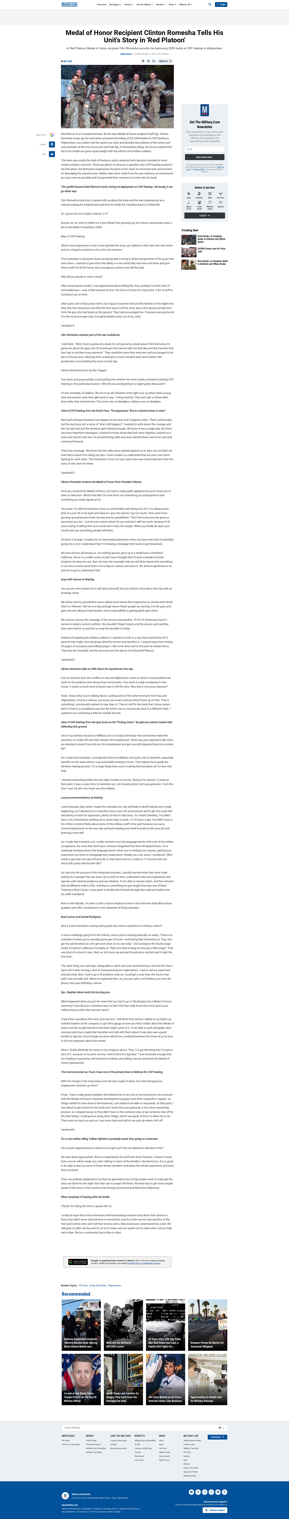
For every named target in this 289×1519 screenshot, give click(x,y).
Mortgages (114, 4)
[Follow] (52, 144)
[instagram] (204, 1492)
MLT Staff (68, 61)
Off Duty (187, 1452)
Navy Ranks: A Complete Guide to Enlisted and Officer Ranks (213, 262)
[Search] (210, 4)
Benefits (160, 4)
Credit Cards (91, 1440)
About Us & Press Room (71, 1509)
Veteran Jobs (189, 1444)
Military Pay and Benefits (145, 1440)
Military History (189, 1476)
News (171, 4)
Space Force (164, 1460)
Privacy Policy (199, 169)
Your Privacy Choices (98, 1512)
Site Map (117, 1512)
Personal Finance (93, 1444)
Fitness (186, 1464)
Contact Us (97, 1509)
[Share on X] (148, 61)
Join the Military (143, 4)
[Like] (52, 154)
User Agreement (68, 1512)
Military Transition (191, 1448)
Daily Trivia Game (190, 1468)
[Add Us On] (52, 135)
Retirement (139, 1456)
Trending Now (189, 230)
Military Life (184, 4)
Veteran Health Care (143, 1448)
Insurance (101, 4)
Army (161, 1440)
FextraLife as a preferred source (143, 1263)
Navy (161, 1444)
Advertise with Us (111, 1509)
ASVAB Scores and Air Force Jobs (211, 250)
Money (128, 4)
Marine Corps (164, 1452)
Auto (185, 1460)
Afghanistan (126, 54)
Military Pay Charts (94, 1452)
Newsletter (87, 1509)
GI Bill (137, 1444)
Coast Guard (164, 1456)
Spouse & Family (190, 1472)
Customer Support (217, 1510)
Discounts (139, 1460)
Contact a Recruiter (118, 1440)
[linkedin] (218, 1492)
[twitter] (211, 1492)
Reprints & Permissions (129, 1509)
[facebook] (198, 1492)
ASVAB (113, 1444)
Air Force (163, 1448)
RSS (110, 1512)
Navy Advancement (118, 1448)
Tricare (138, 1452)
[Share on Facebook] (143, 61)
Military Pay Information (96, 1448)
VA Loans (66, 1440)
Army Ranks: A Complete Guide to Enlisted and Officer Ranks (211, 239)
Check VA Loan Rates (71, 1444)
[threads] (224, 1492)
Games (186, 1456)
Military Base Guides (192, 1440)
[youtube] (191, 1492)
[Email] (153, 61)
